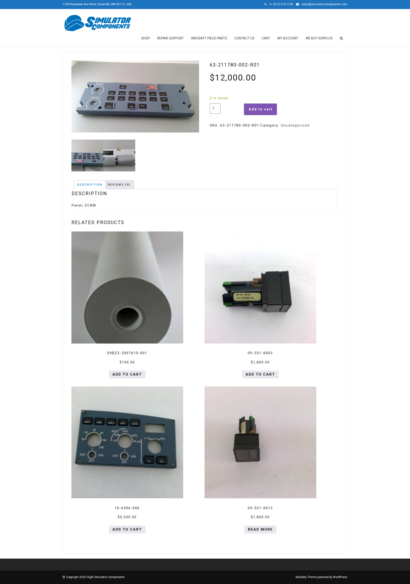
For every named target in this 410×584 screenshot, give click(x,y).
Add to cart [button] (127, 374)
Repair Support (170, 38)
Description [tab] (89, 184)
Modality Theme (306, 577)
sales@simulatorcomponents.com (324, 4)
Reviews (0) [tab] (119, 184)
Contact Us (244, 38)
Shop (145, 38)
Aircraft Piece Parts (209, 38)
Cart (266, 38)
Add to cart (261, 109)
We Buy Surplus (319, 38)
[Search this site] (341, 38)
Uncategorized (295, 125)
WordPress (340, 577)
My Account (287, 38)
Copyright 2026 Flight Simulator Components (95, 577)
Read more (260, 529)
